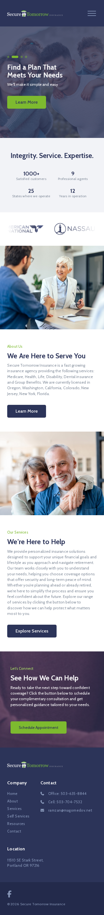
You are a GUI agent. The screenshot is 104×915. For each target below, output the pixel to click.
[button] (92, 13)
